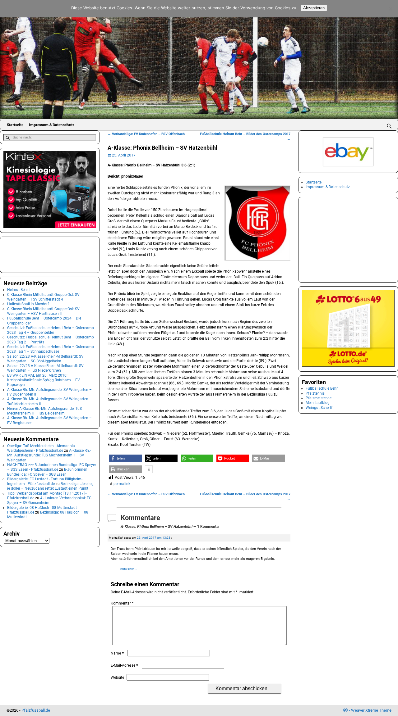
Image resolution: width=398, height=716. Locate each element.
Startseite (15, 124)
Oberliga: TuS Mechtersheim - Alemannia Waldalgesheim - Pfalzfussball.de (41, 448)
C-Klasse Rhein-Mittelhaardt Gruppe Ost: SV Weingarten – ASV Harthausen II (43, 311)
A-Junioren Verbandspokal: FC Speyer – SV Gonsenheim (49, 500)
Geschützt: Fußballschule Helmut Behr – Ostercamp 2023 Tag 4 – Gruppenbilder (50, 330)
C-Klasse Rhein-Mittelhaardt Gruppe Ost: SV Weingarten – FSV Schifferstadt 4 (43, 296)
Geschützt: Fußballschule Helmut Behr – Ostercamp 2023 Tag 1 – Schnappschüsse (50, 349)
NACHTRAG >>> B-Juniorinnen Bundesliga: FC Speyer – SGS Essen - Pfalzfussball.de (51, 467)
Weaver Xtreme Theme (371, 710)
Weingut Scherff (319, 408)
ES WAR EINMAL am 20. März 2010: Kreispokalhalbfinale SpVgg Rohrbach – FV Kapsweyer (43, 380)
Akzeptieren (314, 8)
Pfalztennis (315, 393)
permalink (121, 484)
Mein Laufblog (318, 403)
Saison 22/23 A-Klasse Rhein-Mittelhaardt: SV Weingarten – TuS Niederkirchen (45, 368)
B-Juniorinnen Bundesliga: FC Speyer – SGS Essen (47, 471)
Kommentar (122, 603)
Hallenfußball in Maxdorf (28, 304)
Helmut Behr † (19, 290)
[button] (125, 458)
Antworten (128, 568)
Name (117, 653)
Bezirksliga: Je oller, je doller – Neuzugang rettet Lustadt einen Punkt (50, 486)
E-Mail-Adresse (124, 665)
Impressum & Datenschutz (51, 124)
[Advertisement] (34, 254)
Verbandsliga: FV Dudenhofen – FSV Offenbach (146, 134)
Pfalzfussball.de (35, 710)
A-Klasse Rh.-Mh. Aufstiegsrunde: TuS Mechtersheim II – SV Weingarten (49, 455)
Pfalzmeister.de (318, 398)
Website (117, 677)
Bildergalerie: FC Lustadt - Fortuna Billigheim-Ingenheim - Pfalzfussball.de (44, 481)
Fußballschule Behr (322, 388)
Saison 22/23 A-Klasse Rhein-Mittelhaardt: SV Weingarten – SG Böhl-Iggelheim (45, 358)
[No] (390, 9)
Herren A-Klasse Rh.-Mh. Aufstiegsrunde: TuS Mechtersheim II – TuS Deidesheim (44, 410)
